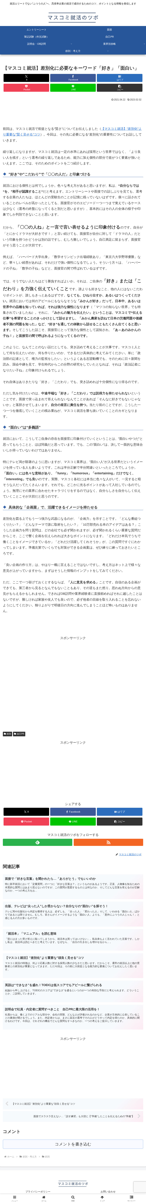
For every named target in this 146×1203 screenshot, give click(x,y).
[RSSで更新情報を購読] (108, 842)
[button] (119, 88)
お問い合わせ (108, 1191)
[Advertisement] (73, 112)
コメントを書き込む (73, 1144)
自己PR (20, 734)
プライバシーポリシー (37, 1191)
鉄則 (9, 734)
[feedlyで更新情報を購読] (37, 842)
